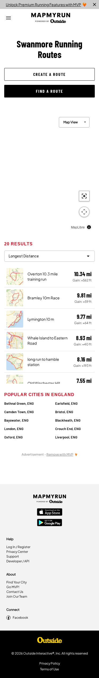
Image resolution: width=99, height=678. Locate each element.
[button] (49, 74)
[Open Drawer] (8, 18)
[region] (49, 172)
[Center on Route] (84, 196)
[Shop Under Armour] (49, 641)
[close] (94, 4)
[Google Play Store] (49, 523)
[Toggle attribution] (89, 227)
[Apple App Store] (49, 512)
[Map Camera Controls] (84, 212)
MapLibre (78, 227)
